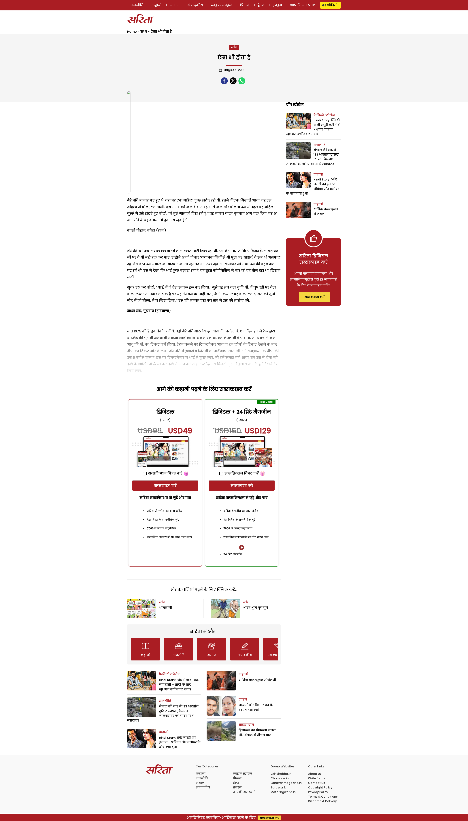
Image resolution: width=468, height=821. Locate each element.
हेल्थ (261, 5)
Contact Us (316, 783)
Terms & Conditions (323, 796)
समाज (174, 5)
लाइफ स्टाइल (221, 5)
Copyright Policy (320, 787)
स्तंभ (143, 31)
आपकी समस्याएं (302, 5)
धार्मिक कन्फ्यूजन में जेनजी (257, 680)
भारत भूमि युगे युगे (255, 608)
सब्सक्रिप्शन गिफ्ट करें (164, 473)
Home (132, 31)
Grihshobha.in (281, 774)
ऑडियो (332, 5)
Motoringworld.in (283, 792)
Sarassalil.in (279, 787)
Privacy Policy (318, 792)
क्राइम (277, 5)
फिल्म (245, 5)
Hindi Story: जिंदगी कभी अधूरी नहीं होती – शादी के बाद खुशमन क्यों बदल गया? (180, 684)
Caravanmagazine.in (286, 783)
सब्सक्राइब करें (165, 485)
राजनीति (136, 5)
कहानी (156, 5)
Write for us (316, 778)
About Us (315, 774)
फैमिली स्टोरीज (169, 674)
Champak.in (280, 778)
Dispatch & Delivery (322, 801)
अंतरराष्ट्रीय (246, 725)
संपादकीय (195, 5)
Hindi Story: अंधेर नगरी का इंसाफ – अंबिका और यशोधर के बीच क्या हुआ (180, 742)
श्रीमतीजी (165, 608)
